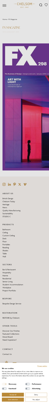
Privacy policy (42, 366)
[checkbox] (4, 384)
